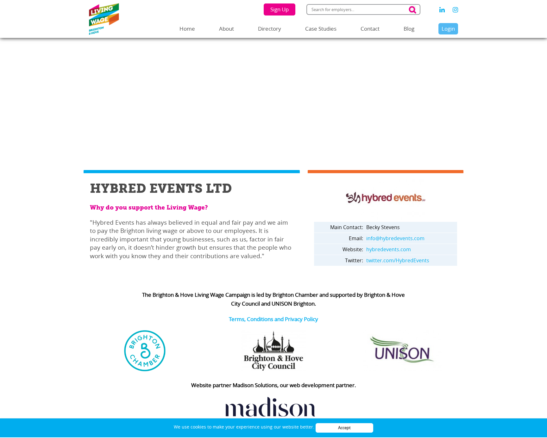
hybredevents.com (388, 249)
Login (448, 28)
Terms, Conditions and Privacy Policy (273, 319)
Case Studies (320, 28)
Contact (370, 28)
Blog (409, 28)
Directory (269, 28)
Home (187, 28)
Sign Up (279, 9)
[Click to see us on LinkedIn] (442, 10)
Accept (344, 427)
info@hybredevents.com (395, 238)
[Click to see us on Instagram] (455, 10)
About (226, 28)
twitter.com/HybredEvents (397, 260)
